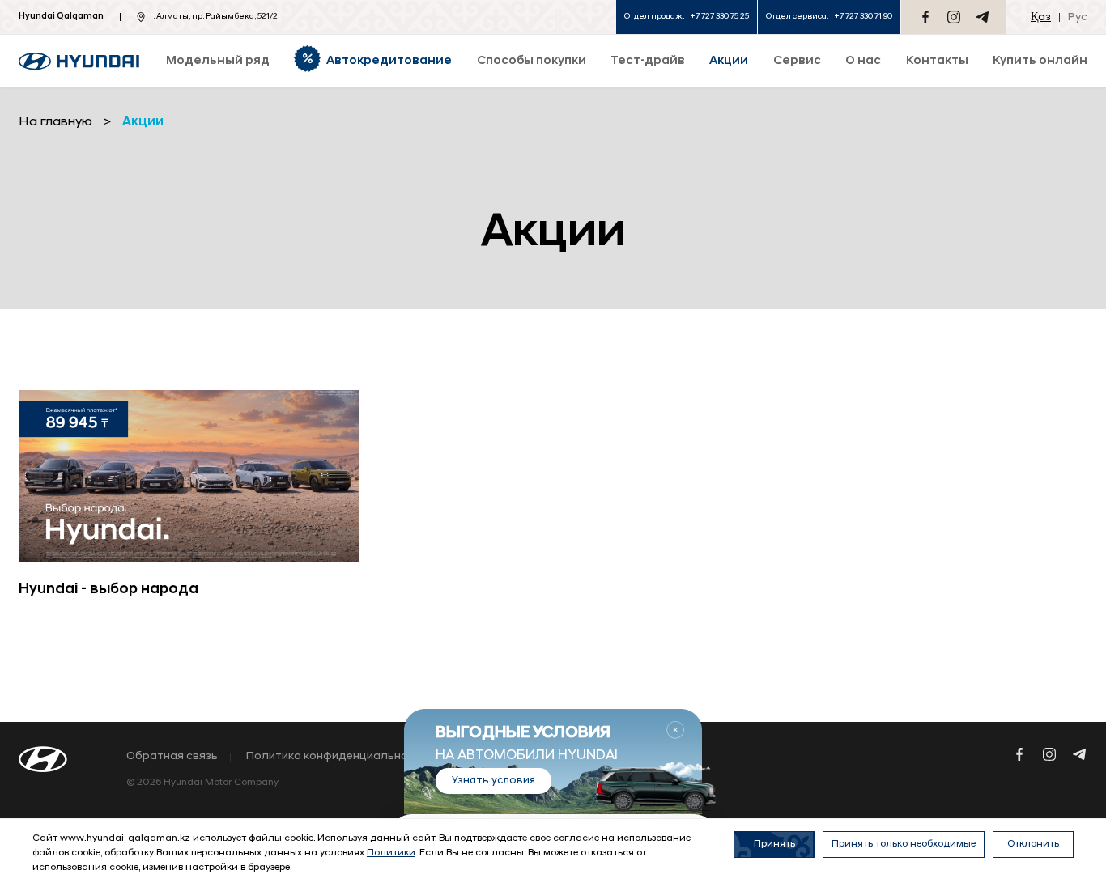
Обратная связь (172, 756)
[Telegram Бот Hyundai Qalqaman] (982, 17)
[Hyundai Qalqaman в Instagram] (954, 17)
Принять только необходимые (904, 844)
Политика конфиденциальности (337, 756)
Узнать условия (493, 780)
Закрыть (675, 730)
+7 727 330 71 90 (863, 16)
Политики (391, 853)
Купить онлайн (1040, 61)
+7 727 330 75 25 (719, 16)
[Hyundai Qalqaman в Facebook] (925, 17)
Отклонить (1033, 844)
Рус (1077, 17)
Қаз (1041, 17)
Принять (774, 844)
